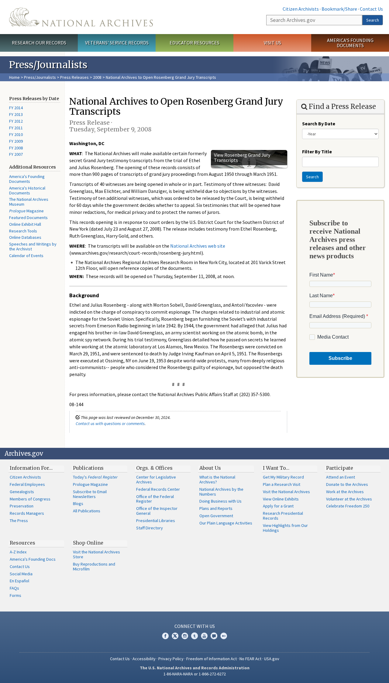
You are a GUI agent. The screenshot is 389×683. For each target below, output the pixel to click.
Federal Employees (27, 484)
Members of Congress (30, 499)
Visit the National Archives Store (96, 554)
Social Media (21, 574)
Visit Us (272, 43)
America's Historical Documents (27, 190)
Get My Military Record (283, 477)
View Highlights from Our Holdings (285, 528)
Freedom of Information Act (211, 658)
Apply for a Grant (278, 506)
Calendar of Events (26, 255)
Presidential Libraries (155, 520)
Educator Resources (194, 43)
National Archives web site (197, 246)
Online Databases (25, 237)
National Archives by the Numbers (221, 491)
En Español (19, 581)
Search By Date (318, 123)
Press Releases (74, 77)
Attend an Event (340, 477)
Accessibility (144, 658)
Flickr (223, 635)
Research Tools (23, 231)
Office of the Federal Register (155, 499)
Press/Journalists (40, 77)
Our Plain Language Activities (225, 523)
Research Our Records (39, 43)
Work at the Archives (345, 491)
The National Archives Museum (28, 202)
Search (372, 20)
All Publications (86, 511)
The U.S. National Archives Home (81, 17)
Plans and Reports (215, 508)
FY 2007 (16, 154)
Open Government (216, 515)
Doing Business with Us (220, 501)
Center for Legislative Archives (156, 479)
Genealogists (22, 491)
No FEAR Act (250, 658)
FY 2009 (16, 141)
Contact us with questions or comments (110, 423)
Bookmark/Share (339, 9)
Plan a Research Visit (281, 484)
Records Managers (27, 513)
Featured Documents (28, 217)
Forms (15, 595)
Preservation (21, 506)
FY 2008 (16, 148)
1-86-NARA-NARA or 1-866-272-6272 (195, 674)
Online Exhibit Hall (25, 224)
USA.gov (271, 658)
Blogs (78, 503)
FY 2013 (16, 114)
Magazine (26, 211)
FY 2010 (16, 134)
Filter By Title (317, 151)
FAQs (14, 588)
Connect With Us (194, 626)
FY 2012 (16, 121)
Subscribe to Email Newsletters (90, 494)
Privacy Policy (171, 658)
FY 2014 (16, 107)
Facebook (165, 635)
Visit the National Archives (286, 491)
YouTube (204, 635)
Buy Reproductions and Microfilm (94, 566)
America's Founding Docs (33, 559)
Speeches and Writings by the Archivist (33, 246)
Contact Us (371, 9)
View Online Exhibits (281, 499)
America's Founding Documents (350, 42)
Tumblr (194, 635)
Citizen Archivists (301, 9)
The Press (19, 520)
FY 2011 (16, 128)
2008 (97, 77)
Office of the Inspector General (156, 511)
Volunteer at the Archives (349, 499)
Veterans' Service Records (117, 43)
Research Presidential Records (283, 516)
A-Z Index (18, 552)
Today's (95, 477)
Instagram (184, 635)
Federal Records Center (158, 489)
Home (14, 77)
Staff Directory (149, 528)
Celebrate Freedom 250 (347, 506)
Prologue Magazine (90, 484)
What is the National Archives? (217, 479)
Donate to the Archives (347, 484)
